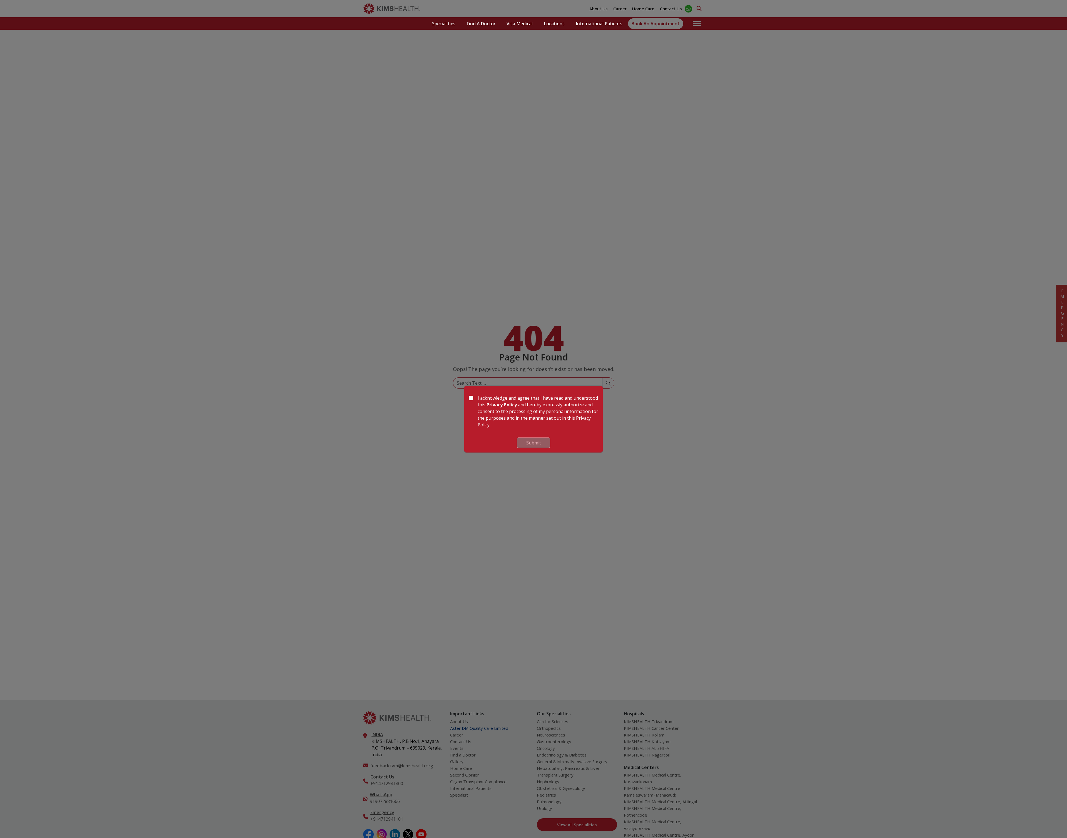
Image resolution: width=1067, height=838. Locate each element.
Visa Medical (520, 24)
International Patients (599, 24)
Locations (554, 24)
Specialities (443, 24)
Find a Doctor (481, 24)
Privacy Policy (502, 405)
